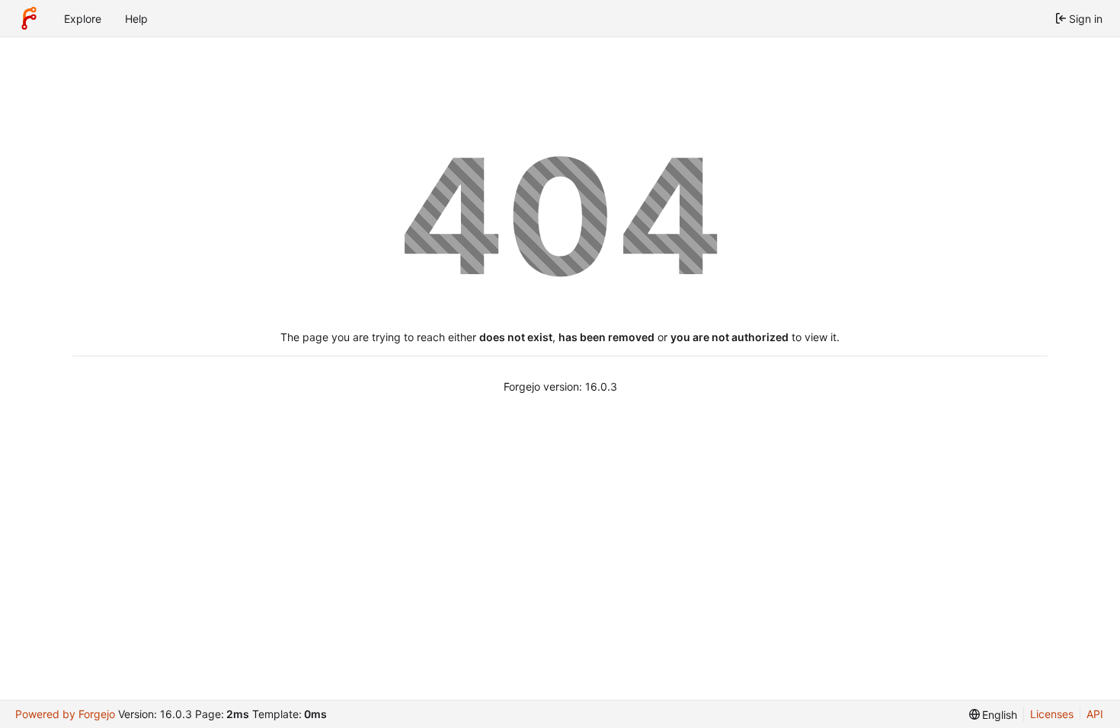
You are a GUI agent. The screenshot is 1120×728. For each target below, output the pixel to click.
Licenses (1052, 713)
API (1094, 713)
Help (136, 18)
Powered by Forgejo (65, 713)
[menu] (993, 714)
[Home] (29, 18)
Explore (82, 18)
